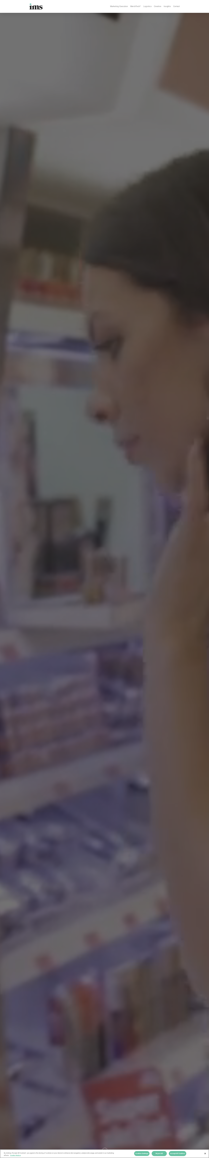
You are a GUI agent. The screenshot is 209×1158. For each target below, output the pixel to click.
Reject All (159, 1153)
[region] (104, 1153)
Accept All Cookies (177, 1153)
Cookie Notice (15, 1155)
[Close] (205, 1153)
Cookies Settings (141, 1153)
